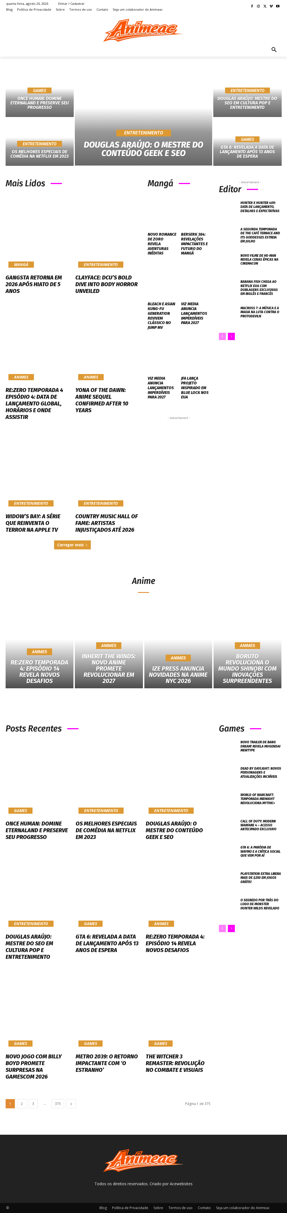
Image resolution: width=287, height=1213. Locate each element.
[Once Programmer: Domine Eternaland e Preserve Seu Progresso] (38, 777)
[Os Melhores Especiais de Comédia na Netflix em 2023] (108, 777)
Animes (21, 377)
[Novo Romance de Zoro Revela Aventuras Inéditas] (162, 211)
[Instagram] (258, 6)
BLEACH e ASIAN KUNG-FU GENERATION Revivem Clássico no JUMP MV (161, 316)
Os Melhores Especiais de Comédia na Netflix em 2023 (106, 830)
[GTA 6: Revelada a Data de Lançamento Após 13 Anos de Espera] (108, 891)
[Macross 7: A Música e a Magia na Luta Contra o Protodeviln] (228, 315)
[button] (274, 50)
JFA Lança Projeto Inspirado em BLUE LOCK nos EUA (195, 388)
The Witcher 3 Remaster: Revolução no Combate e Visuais (175, 1063)
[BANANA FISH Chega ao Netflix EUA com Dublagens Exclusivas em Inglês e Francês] (228, 288)
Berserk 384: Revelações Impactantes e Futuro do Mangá (194, 244)
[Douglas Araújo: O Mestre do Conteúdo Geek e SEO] (143, 117)
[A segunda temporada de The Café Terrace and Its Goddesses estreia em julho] (228, 236)
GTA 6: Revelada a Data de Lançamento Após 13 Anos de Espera (107, 943)
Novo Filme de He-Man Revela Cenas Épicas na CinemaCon (259, 260)
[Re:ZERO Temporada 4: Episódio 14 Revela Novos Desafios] (39, 648)
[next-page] (231, 336)
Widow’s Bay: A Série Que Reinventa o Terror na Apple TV (33, 523)
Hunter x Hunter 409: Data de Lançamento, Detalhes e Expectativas (259, 207)
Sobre (158, 1207)
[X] (265, 6)
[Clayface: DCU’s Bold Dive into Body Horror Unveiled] (107, 232)
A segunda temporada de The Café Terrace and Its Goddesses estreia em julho (260, 235)
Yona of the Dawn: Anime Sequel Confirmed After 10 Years (101, 400)
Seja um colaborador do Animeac (243, 1207)
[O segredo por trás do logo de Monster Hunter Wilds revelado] (228, 907)
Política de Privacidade (130, 1207)
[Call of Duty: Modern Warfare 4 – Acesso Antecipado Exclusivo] (228, 828)
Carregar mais (70, 544)
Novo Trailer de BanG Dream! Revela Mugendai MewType (260, 746)
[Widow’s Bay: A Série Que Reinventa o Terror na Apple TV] (38, 470)
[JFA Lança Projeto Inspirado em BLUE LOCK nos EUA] (195, 355)
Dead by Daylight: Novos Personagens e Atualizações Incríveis (260, 773)
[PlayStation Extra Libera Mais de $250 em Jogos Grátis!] (228, 880)
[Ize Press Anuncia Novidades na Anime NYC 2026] (178, 648)
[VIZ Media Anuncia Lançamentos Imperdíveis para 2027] (195, 280)
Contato (204, 1207)
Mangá (21, 264)
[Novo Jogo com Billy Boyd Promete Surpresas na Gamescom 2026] (38, 1010)
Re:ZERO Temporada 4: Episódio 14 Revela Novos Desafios (175, 943)
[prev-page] (222, 336)
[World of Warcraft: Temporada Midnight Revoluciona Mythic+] (228, 802)
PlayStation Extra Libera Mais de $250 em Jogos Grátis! (260, 878)
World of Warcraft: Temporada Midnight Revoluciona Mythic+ (257, 799)
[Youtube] (277, 6)
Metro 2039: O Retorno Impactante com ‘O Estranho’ (107, 1063)
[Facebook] (252, 6)
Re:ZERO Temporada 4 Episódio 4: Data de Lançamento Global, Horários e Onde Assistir (34, 403)
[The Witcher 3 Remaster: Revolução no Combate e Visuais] (178, 1010)
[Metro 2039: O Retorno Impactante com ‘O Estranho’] (108, 1010)
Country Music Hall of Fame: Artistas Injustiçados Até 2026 (106, 523)
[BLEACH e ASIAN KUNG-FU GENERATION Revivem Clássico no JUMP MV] (162, 280)
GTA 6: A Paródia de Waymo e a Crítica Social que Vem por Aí (260, 851)
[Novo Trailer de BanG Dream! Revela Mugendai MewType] (228, 749)
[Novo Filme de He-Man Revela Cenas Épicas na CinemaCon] (228, 262)
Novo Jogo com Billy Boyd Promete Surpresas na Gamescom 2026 (34, 1066)
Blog (103, 1207)
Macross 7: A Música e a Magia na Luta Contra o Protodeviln (259, 312)
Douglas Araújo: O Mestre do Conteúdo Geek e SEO (174, 830)
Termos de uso (180, 1207)
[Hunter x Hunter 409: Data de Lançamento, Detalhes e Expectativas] (228, 210)
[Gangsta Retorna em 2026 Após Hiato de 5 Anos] (38, 232)
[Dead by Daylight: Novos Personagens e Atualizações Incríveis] (228, 775)
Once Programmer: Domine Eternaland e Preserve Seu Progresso (37, 830)
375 (58, 1103)
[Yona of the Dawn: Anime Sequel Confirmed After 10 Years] (107, 344)
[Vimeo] (271, 6)
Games (39, 90)
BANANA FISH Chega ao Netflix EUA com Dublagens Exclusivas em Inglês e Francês (259, 288)
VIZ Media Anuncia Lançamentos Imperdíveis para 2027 (194, 313)
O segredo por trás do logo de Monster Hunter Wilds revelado (259, 904)
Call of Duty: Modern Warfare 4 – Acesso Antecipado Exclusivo (258, 825)
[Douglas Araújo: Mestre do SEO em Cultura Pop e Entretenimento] (38, 891)
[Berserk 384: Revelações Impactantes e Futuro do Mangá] (195, 211)
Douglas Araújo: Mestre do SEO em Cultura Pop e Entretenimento (29, 946)
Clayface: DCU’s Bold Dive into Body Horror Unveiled (106, 284)
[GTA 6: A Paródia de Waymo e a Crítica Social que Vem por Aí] (228, 854)
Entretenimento (39, 144)
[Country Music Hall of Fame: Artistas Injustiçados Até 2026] (107, 470)
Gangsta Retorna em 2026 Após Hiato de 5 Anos (34, 284)
